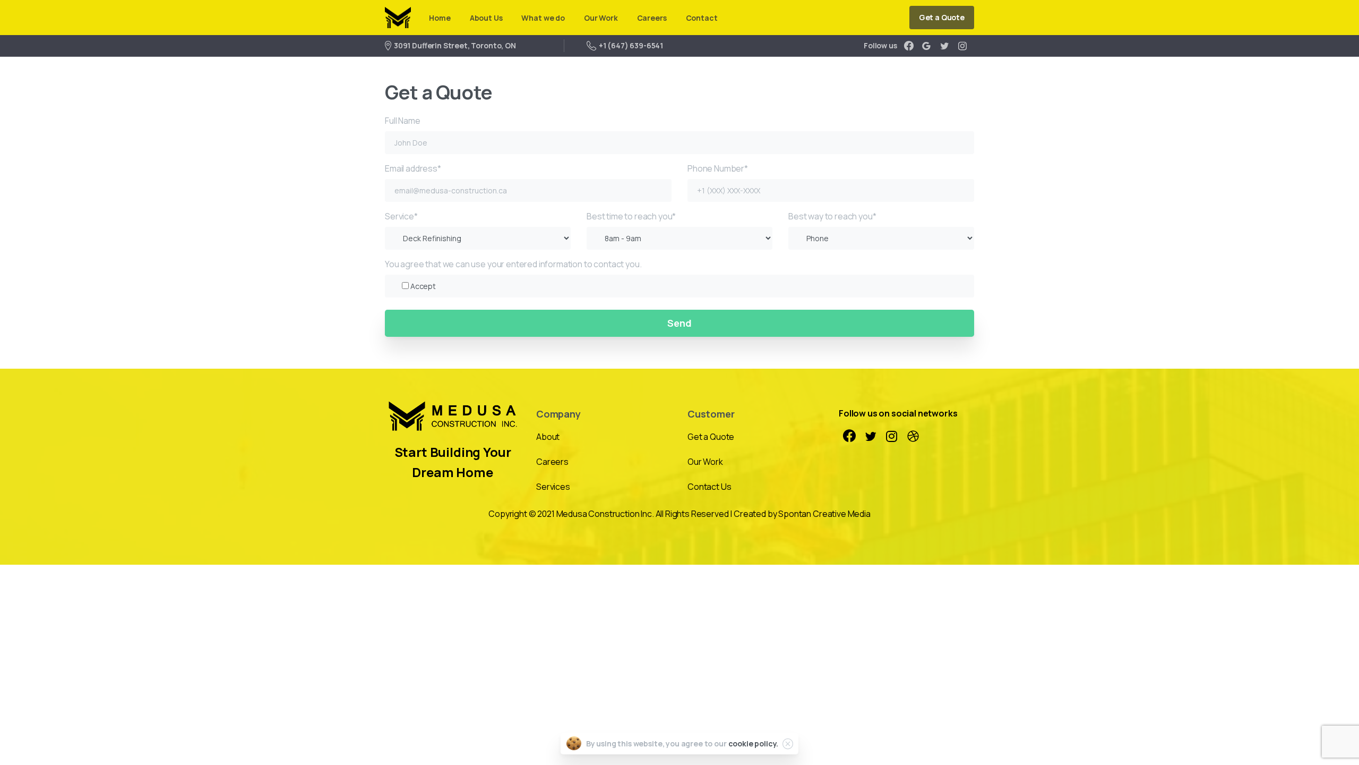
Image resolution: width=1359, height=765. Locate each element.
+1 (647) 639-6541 (631, 45)
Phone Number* (717, 168)
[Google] (926, 45)
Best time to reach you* (631, 216)
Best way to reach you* (832, 216)
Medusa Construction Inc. (605, 514)
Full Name (402, 120)
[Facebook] (909, 45)
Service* (401, 216)
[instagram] (962, 45)
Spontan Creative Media (824, 514)
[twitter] (944, 45)
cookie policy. (753, 743)
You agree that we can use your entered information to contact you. (513, 274)
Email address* (413, 168)
